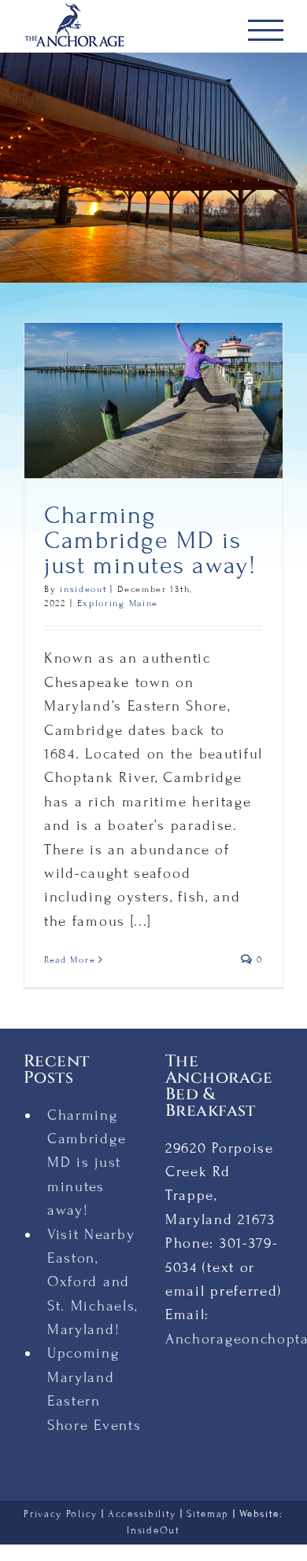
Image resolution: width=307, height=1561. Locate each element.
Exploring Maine (118, 603)
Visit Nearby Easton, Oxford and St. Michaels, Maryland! (92, 1282)
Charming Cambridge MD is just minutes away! (150, 540)
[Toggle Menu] (265, 30)
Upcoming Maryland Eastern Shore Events (94, 1388)
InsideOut (153, 1530)
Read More (69, 959)
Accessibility (142, 1514)
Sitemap (208, 1514)
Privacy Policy (61, 1514)
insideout (83, 588)
